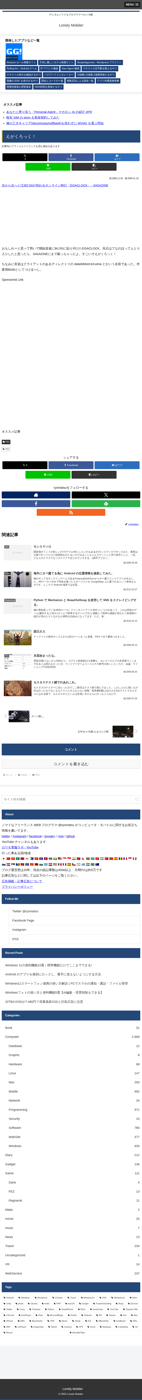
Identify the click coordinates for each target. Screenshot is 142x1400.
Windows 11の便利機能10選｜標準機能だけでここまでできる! (48, 965)
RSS (15, 939)
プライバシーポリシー (17, 887)
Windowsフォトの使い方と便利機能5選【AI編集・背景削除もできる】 (54, 992)
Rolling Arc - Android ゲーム (22, 68)
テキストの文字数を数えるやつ (100, 68)
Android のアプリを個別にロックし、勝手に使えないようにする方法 (53, 974)
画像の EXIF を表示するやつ (22, 81)
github (70, 836)
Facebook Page (23, 920)
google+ (50, 836)
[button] (94, 167)
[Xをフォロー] (106, 494)
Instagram (19, 836)
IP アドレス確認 (49, 68)
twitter (6, 836)
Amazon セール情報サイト (21, 62)
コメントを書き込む (71, 764)
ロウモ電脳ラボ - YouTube (20, 847)
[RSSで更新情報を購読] (71, 512)
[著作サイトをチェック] (36, 494)
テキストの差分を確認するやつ (24, 74)
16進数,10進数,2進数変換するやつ (95, 74)
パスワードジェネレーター (58, 74)
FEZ (7, 442)
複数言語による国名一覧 (80, 81)
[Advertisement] (71, 217)
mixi (61, 836)
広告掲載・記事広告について (22, 881)
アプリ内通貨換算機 (108, 81)
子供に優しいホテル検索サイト (56, 62)
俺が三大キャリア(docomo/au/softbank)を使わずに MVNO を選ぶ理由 (55, 123)
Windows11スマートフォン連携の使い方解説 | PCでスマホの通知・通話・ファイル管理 (66, 983)
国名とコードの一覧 (52, 81)
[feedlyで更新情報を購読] (106, 503)
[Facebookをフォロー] (36, 503)
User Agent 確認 (70, 68)
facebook (35, 836)
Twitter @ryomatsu (25, 911)
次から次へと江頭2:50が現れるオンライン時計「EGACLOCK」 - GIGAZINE (55, 185)
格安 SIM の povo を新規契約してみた (32, 117)
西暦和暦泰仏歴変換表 (19, 87)
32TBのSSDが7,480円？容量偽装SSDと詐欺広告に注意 (44, 1001)
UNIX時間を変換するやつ (48, 87)
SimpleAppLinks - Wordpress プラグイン (99, 62)
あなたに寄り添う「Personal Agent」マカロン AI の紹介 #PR (49, 112)
